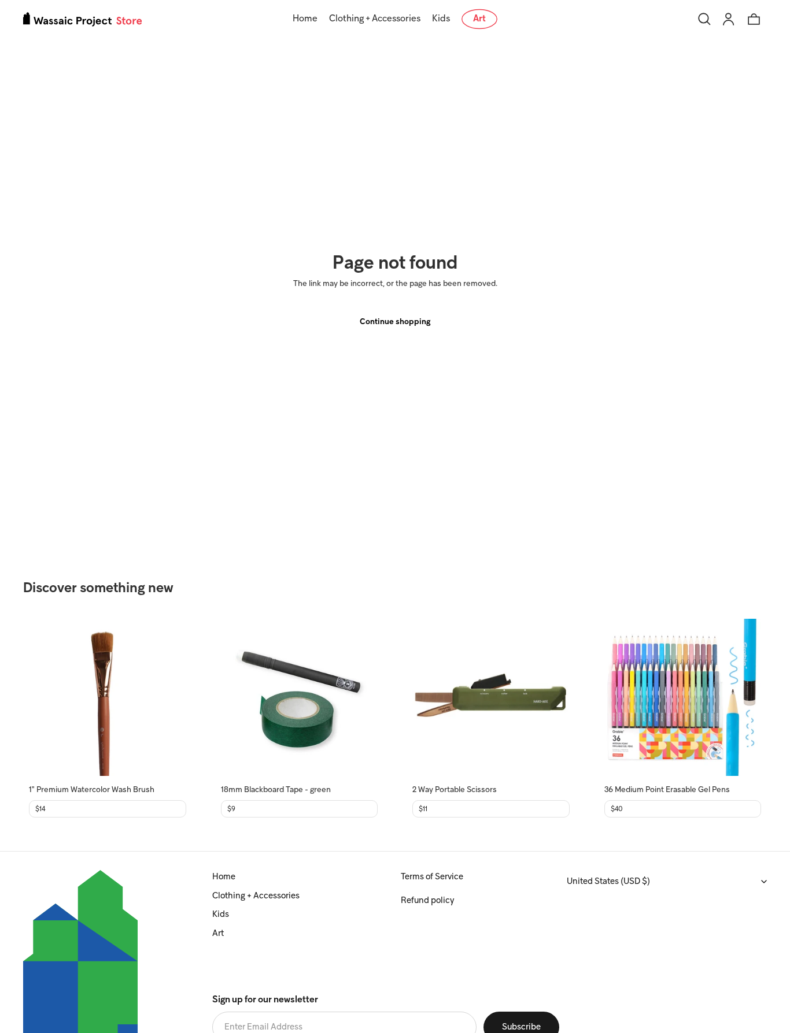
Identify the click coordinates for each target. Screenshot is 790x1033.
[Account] (728, 19)
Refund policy (427, 901)
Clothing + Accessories (256, 896)
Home (223, 877)
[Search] (704, 19)
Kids (220, 915)
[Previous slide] (46, 697)
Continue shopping (395, 322)
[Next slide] (169, 697)
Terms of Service (432, 877)
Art (218, 934)
